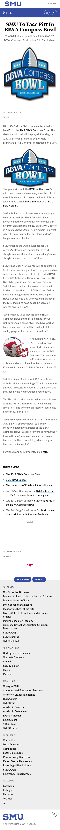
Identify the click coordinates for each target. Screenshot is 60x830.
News (7, 12)
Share (6, 117)
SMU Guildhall (11, 641)
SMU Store (9, 703)
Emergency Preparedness (17, 773)
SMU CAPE (9, 632)
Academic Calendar (14, 707)
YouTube (7, 798)
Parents (7, 674)
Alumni (7, 661)
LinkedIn (8, 794)
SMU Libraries (11, 636)
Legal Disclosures (13, 752)
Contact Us (9, 740)
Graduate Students (13, 657)
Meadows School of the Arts (18, 609)
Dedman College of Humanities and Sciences (28, 596)
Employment (10, 719)
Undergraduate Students (16, 653)
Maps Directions (12, 744)
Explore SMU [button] (51, 4)
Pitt (10, 130)
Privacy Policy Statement (16, 757)
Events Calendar (12, 715)
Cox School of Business (16, 592)
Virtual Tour (9, 724)
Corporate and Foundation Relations (23, 690)
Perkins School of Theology (18, 620)
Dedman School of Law (16, 600)
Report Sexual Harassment (18, 761)
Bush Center (10, 699)
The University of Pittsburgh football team (29, 485)
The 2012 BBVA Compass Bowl (23, 474)
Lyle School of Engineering (17, 604)
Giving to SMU (11, 686)
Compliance (9, 748)
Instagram (8, 790)
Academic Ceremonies (15, 711)
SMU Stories (10, 728)
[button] (54, 814)
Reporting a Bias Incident (17, 765)
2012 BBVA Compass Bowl (34, 130)
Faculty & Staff (11, 665)
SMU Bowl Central (16, 479)
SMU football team (39, 189)
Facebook (8, 786)
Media (6, 670)
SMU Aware (9, 769)
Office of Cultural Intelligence (19, 694)
